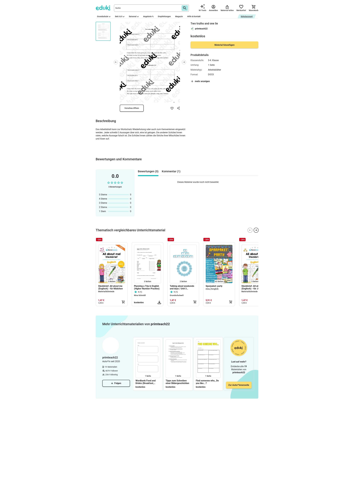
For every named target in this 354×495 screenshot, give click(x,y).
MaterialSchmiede (106, 291)
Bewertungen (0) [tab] (148, 171)
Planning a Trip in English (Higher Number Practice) (147, 287)
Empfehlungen (164, 16)
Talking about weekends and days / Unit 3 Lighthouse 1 (182, 287)
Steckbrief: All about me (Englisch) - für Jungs (253, 287)
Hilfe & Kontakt (194, 16)
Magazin (179, 16)
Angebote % (148, 16)
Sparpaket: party (214, 286)
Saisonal (132, 16)
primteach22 (201, 28)
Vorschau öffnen (131, 108)
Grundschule (102, 16)
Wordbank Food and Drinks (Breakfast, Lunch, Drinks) (146, 382)
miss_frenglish (212, 289)
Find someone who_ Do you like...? (207, 382)
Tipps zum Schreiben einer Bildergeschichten (177, 382)
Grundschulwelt (177, 295)
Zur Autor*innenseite (238, 385)
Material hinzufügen (224, 45)
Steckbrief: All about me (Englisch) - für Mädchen (110, 287)
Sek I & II (118, 16)
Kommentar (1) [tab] (171, 171)
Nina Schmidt (140, 295)
